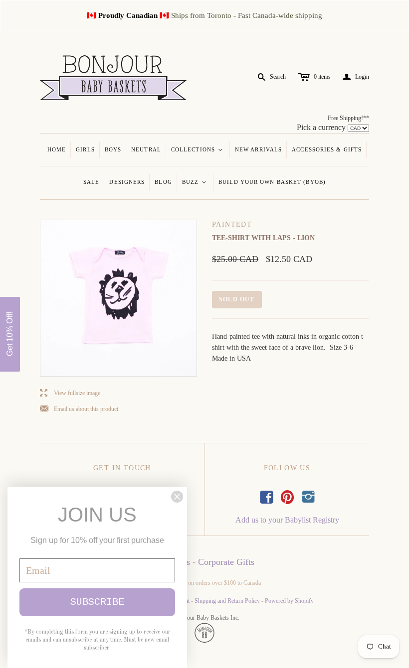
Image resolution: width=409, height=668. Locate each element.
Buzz (194, 182)
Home (56, 149)
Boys (113, 149)
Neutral (146, 149)
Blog (163, 182)
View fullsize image (70, 393)
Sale (91, 182)
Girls (85, 149)
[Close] (177, 497)
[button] (10, 334)
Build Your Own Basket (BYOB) (272, 182)
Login (356, 77)
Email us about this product (79, 409)
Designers (127, 182)
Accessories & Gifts (327, 149)
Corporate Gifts (226, 562)
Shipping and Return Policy (227, 600)
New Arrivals (258, 149)
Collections (197, 149)
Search (278, 76)
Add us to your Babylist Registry (287, 520)
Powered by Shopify (289, 600)
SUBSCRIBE (97, 602)
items (322, 76)
